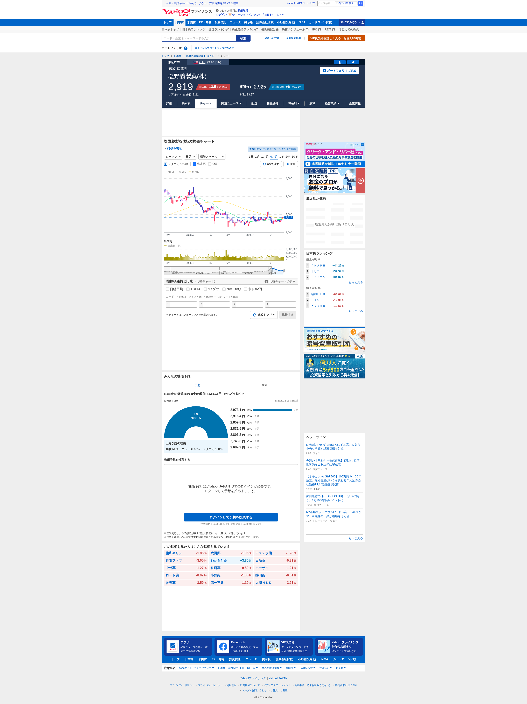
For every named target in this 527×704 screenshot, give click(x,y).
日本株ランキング (193, 29)
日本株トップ (170, 29)
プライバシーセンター (210, 685)
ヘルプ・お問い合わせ (254, 690)
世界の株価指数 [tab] (270, 668)
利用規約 (231, 685)
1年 (281, 156)
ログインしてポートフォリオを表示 (214, 48)
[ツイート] (353, 62)
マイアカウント (350, 22)
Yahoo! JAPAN (295, 3)
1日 (251, 156)
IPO (314, 29)
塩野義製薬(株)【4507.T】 (201, 56)
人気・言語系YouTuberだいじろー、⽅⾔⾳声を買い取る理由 (202, 3)
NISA (302, 22)
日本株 (179, 22)
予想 (198, 385)
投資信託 (220, 22)
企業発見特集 (293, 38)
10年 (295, 156)
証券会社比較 (265, 22)
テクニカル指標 (178, 164)
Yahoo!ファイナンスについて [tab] (195, 668)
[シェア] (340, 62)
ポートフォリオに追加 (341, 70)
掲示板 (248, 22)
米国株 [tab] (289, 668)
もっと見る (356, 282)
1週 (257, 156)
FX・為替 (205, 22)
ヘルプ (311, 3)
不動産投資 (284, 22)
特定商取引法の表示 (346, 685)
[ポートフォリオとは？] (185, 48)
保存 (292, 164)
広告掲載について (250, 685)
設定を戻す (273, 164)
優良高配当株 (270, 29)
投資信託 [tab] (324, 668)
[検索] (360, 3)
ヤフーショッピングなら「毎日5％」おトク (258, 14)
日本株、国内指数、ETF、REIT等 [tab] (236, 668)
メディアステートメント (277, 685)
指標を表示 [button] (174, 148)
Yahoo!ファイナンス (253, 678)
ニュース (235, 22)
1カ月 (265, 156)
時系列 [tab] (339, 668)
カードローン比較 (320, 22)
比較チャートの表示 (282, 281)
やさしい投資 (272, 38)
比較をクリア (266, 314)
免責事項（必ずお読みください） (312, 685)
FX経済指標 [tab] (306, 668)
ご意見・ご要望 (279, 690)
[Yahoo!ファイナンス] (188, 10)
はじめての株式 (349, 29)
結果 (264, 385)
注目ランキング (219, 29)
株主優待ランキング (245, 29)
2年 (288, 156)
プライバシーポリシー (182, 685)
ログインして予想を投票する (231, 517)
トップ (167, 22)
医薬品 (182, 69)
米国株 (191, 22)
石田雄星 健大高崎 (348, 3)
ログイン (221, 14)
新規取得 (243, 10)
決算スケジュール (293, 29)
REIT (328, 29)
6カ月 (274, 156)
